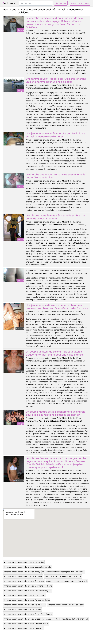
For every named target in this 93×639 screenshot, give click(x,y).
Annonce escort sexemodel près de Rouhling (23, 576)
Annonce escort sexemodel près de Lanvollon (23, 628)
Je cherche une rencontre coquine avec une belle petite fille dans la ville (55, 176)
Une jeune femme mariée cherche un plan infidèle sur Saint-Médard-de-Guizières (55, 135)
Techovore (9, 3)
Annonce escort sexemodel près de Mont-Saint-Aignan (27, 590)
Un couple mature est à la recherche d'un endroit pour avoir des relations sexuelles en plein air (55, 413)
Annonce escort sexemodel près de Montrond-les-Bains (28, 586)
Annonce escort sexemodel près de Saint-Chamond (65, 619)
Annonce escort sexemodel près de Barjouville (24, 562)
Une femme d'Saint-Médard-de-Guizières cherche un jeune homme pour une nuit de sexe (56, 80)
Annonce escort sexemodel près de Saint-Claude (63, 572)
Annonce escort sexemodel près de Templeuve (24, 581)
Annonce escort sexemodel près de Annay (22, 572)
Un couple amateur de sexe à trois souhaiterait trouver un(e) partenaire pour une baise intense (54, 353)
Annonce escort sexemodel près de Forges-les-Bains (27, 600)
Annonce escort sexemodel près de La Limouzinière (26, 623)
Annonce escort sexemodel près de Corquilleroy (24, 595)
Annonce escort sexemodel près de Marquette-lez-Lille (27, 567)
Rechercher (61, 3)
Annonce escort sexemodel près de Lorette (22, 609)
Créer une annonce (80, 3)
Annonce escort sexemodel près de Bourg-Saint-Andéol (28, 614)
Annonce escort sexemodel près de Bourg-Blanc (25, 605)
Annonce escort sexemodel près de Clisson (22, 619)
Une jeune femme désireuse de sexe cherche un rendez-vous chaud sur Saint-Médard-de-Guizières (57, 307)
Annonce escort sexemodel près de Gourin (62, 576)
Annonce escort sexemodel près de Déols (66, 605)
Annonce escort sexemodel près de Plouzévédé (67, 581)
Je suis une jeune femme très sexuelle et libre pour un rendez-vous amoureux (56, 217)
